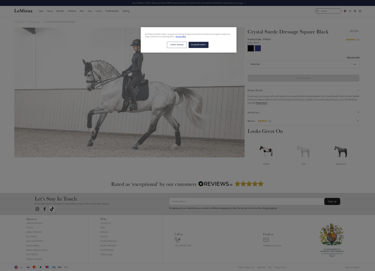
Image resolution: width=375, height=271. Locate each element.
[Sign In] (355, 11)
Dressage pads (34, 22)
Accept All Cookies (198, 45)
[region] (188, 40)
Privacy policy (269, 208)
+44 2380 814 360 (183, 245)
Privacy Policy (181, 37)
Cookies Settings (177, 45)
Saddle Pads (19, 22)
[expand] (245, 3)
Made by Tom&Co (352, 267)
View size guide (353, 57)
